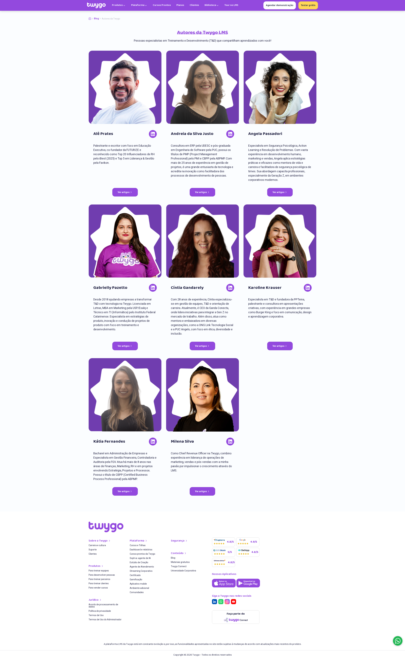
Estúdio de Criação (139, 562)
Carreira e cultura (97, 545)
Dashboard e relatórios (141, 549)
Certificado (135, 575)
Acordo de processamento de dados (103, 605)
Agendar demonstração (279, 5)
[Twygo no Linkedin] (215, 602)
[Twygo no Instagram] (228, 602)
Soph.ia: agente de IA (140, 558)
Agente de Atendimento (142, 567)
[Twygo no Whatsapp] (221, 602)
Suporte (93, 549)
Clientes (93, 554)
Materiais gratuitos (180, 562)
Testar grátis (308, 5)
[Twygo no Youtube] (234, 602)
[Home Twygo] (91, 18)
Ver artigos (124, 192)
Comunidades (137, 592)
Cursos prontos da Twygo (142, 554)
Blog (173, 558)
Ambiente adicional (139, 588)
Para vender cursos (98, 588)
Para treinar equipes (99, 571)
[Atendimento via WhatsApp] (397, 641)
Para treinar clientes (99, 583)
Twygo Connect (179, 566)
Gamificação (136, 579)
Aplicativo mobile (138, 584)
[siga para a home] (96, 5)
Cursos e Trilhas (138, 545)
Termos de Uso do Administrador (105, 619)
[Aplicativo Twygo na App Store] (224, 587)
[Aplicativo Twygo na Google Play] (248, 587)
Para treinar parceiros (99, 579)
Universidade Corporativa (183, 571)
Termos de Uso (96, 615)
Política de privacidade (100, 611)
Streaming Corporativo (141, 571)
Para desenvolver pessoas (102, 575)
